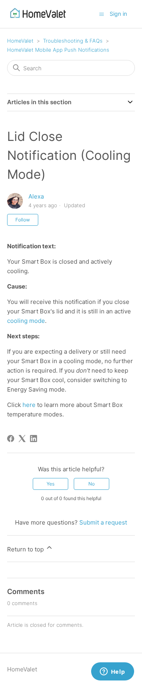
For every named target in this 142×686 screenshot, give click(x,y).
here (29, 405)
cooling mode (26, 320)
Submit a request (103, 522)
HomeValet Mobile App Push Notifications (58, 50)
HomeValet (20, 40)
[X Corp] (22, 438)
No (91, 484)
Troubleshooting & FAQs (73, 40)
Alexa (36, 196)
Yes (50, 484)
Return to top (26, 549)
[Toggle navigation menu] (101, 13)
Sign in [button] (118, 13)
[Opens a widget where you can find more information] (112, 672)
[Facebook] (10, 438)
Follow (22, 220)
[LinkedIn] (33, 438)
